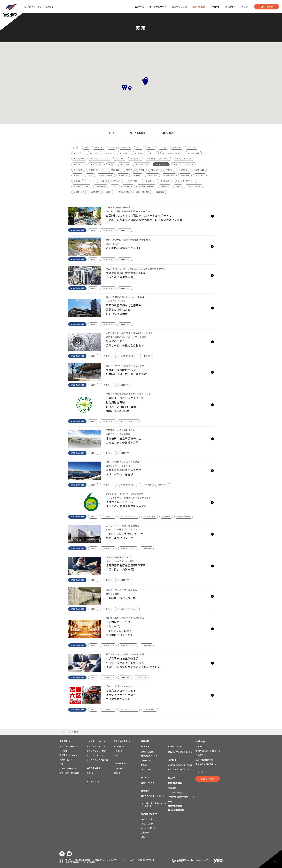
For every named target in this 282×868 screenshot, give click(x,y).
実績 (116, 755)
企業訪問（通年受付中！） (180, 796)
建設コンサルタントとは (179, 751)
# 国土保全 (155, 170)
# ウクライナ (79, 158)
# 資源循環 (165, 186)
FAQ (170, 801)
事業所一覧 (64, 759)
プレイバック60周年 (204, 764)
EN (247, 6)
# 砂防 (114, 186)
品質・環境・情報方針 (69, 772)
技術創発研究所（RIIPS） (206, 750)
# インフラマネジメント (172, 153)
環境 (89, 773)
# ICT (139, 147)
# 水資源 (77, 181)
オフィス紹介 (147, 828)
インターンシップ (176, 792)
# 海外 (101, 181)
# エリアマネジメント (183, 158)
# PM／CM (176, 147)
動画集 (144, 764)
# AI (86, 147)
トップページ (65, 731)
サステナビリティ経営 (96, 750)
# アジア (109, 153)
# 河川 (90, 181)
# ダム (111, 164)
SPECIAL (199, 746)
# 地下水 (169, 170)
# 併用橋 (129, 170)
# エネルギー (135, 158)
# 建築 (90, 175)
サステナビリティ (157, 6)
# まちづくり (94, 153)
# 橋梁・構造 (152, 175)
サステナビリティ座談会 (97, 759)
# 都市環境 (95, 192)
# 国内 (141, 170)
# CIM (112, 147)
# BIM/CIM (98, 147)
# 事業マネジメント (96, 170)
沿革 (61, 764)
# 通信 (178, 186)
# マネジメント (161, 164)
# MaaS (150, 147)
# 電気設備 (160, 192)
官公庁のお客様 (179, 6)
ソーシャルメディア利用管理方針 (137, 859)
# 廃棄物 (77, 175)
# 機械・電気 (169, 175)
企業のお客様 (198, 6)
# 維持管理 (128, 186)
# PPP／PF (192, 147)
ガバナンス (91, 781)
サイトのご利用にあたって (71, 861)
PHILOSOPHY (147, 823)
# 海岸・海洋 (116, 181)
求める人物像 (147, 751)
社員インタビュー (149, 782)
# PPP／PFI (78, 153)
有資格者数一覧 (66, 768)
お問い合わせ (266, 6)
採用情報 (215, 6)
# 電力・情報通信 (142, 192)
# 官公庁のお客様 (77, 230)
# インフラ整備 (193, 153)
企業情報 (139, 6)
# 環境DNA (148, 181)
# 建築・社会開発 (105, 175)
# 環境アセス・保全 (166, 181)
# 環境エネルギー (187, 181)
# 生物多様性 (100, 186)
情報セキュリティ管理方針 (106, 859)
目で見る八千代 (148, 756)
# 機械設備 (185, 175)
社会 (89, 777)
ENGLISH (91, 861)
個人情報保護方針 (83, 859)
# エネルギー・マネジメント (157, 158)
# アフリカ (124, 153)
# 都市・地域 (79, 192)
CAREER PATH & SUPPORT (180, 765)
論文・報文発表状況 (204, 759)
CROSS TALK (147, 769)
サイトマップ (65, 859)
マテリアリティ (93, 755)
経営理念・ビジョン (68, 755)
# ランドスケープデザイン (183, 164)
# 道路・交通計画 (194, 186)
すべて (112, 133)
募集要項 (172, 788)
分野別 (117, 750)
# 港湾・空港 (132, 181)
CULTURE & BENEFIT (177, 769)
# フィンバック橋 (142, 164)
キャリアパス (147, 760)
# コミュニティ (96, 164)
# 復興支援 (123, 175)
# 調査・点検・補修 (146, 186)
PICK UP (117, 746)
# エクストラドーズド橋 (100, 158)
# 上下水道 (78, 170)
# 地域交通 (183, 170)
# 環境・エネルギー (81, 186)
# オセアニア (79, 164)
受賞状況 (199, 755)
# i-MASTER (125, 147)
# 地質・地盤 (199, 170)
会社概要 (63, 750)
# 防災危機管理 (123, 192)
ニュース (199, 772)
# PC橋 (163, 147)
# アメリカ (139, 153)
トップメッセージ (67, 746)
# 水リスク (200, 175)
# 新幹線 (137, 175)
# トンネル (125, 164)
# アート (153, 153)
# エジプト (120, 158)
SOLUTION (118, 768)
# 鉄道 (108, 192)
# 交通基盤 (115, 170)
